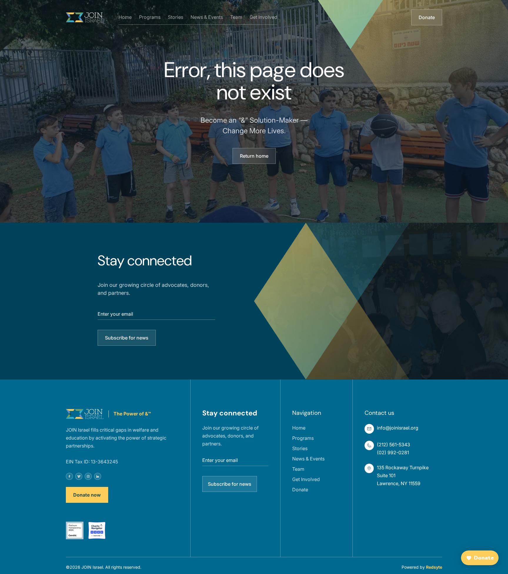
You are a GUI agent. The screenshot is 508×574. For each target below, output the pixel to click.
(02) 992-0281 (393, 452)
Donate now (87, 495)
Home (125, 17)
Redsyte (434, 567)
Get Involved (263, 17)
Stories (175, 17)
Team (236, 17)
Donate (427, 17)
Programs (150, 17)
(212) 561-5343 (393, 444)
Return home (254, 156)
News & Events (206, 17)
